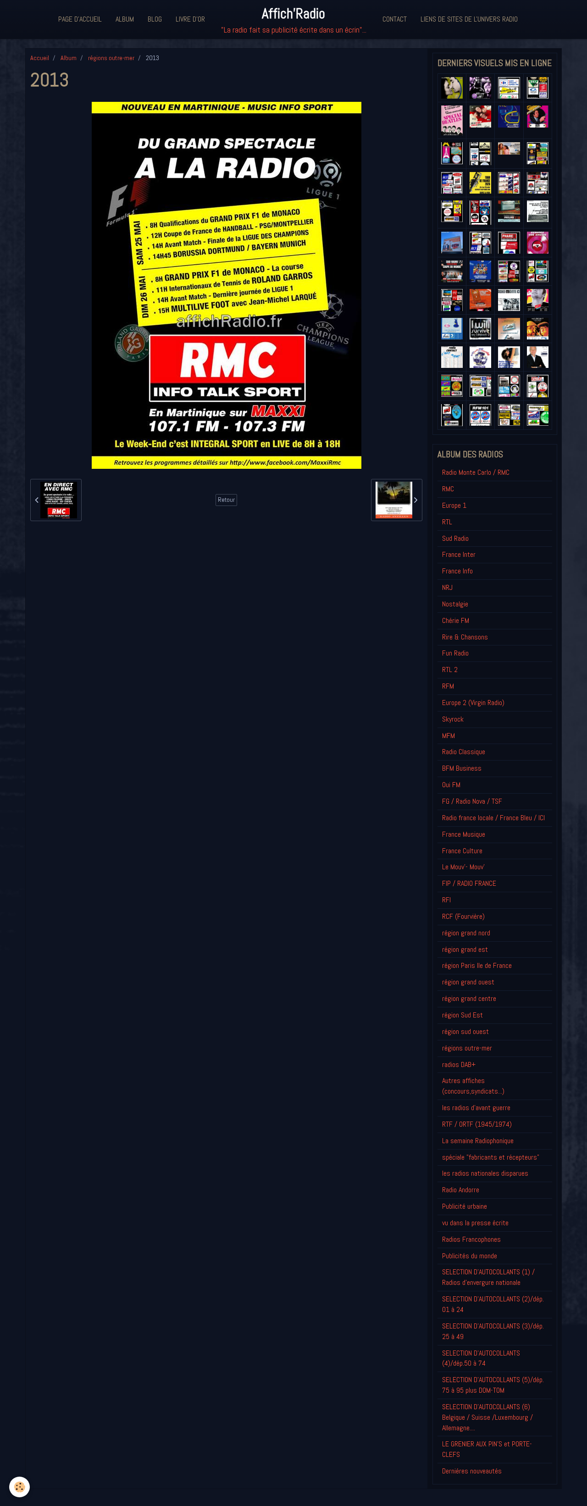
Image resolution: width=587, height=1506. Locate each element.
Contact (394, 19)
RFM (448, 686)
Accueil (39, 58)
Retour (226, 500)
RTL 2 (450, 669)
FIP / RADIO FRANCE (469, 883)
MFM (448, 735)
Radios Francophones (471, 1239)
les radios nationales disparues (485, 1173)
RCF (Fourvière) (463, 916)
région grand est (465, 949)
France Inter (459, 554)
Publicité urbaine (464, 1206)
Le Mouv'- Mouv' (463, 867)
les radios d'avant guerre (476, 1107)
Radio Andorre (460, 1190)
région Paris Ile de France (477, 965)
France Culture (462, 851)
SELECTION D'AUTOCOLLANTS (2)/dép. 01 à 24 (493, 1304)
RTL (447, 522)
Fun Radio (455, 653)
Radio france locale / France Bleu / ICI (493, 817)
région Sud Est (462, 1015)
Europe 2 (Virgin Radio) (473, 702)
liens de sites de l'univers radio (469, 19)
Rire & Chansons (465, 637)
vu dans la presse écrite (475, 1223)
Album (125, 19)
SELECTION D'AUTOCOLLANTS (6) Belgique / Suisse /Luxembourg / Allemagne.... (487, 1417)
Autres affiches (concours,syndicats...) (473, 1086)
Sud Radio (455, 538)
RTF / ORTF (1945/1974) (477, 1124)
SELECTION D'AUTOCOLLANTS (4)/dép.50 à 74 (481, 1358)
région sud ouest (465, 1031)
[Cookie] (19, 1487)
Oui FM (451, 784)
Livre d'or (190, 19)
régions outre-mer (111, 58)
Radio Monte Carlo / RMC (475, 472)
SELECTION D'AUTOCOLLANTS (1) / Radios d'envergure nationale (488, 1277)
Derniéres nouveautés (472, 1471)
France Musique (463, 834)
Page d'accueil (80, 19)
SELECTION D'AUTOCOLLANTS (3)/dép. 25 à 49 (493, 1331)
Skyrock (453, 719)
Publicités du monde (469, 1256)
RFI (446, 900)
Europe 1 (454, 505)
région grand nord (466, 933)
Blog (155, 19)
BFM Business (462, 768)
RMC (448, 489)
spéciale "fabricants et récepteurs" (490, 1157)
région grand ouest (468, 982)
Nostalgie (455, 604)
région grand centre (469, 998)
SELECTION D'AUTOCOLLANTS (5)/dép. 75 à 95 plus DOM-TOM (493, 1385)
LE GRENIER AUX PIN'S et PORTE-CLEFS (487, 1449)
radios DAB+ (459, 1064)
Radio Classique (463, 751)
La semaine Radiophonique (478, 1140)
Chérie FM (455, 620)
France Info (457, 571)
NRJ (447, 587)
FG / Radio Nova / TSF (472, 801)
